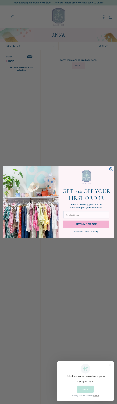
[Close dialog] (111, 169)
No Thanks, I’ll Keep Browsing (86, 231)
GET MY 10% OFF (86, 224)
